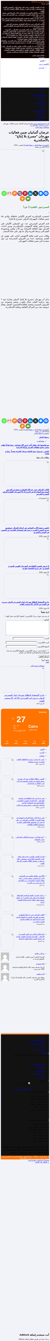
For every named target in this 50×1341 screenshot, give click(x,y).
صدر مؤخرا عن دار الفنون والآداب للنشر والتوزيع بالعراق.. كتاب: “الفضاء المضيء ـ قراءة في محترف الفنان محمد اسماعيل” (22, 47)
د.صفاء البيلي (29, 145)
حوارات (42, 100)
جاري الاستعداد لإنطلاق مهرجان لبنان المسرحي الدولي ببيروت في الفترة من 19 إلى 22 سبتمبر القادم (25, 603)
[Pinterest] (25, 193)
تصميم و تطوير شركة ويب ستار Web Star (34, 1158)
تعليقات (41, 756)
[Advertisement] (25, 78)
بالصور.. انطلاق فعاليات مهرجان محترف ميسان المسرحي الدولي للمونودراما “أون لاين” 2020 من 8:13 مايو (30, 781)
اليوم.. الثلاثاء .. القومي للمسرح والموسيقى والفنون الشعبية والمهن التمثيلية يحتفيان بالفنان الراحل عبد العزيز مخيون (24, 51)
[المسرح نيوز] (44, 64)
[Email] (28, 198)
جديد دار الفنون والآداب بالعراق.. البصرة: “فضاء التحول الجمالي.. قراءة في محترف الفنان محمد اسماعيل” (22, 38)
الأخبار (42, 91)
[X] (35, 193)
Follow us (45, 1053)
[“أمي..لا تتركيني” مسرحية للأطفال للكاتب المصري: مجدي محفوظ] (7, 775)
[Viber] (19, 193)
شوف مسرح (40, 114)
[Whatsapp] (4, 193)
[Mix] (14, 193)
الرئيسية (46, 124)
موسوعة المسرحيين (38, 111)
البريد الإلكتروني (43, 642)
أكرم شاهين (40, 974)
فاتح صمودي (40, 964)
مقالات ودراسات (39, 97)
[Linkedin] (30, 193)
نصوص (42, 108)
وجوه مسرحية (39, 102)
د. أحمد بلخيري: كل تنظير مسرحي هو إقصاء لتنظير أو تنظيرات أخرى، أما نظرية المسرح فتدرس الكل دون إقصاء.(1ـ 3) (23, 34)
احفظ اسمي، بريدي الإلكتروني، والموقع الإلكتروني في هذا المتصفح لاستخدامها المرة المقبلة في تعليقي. (28, 652)
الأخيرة (42, 753)
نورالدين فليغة (39, 953)
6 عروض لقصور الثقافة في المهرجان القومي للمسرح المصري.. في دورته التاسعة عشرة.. (28, 567)
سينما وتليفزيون (39, 119)
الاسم (46, 638)
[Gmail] (9, 193)
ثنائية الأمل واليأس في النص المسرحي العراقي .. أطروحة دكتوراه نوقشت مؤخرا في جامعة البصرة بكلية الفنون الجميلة (23, 30)
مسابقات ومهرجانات (37, 94)
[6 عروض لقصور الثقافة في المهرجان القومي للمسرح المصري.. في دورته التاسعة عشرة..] (26, 562)
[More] (22, 198)
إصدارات (42, 105)
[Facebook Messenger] (40, 193)
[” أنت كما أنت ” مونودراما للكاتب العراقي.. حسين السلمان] (7, 853)
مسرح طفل (40, 116)
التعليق (46, 620)
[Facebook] (46, 193)
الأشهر (42, 749)
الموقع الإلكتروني (43, 646)
